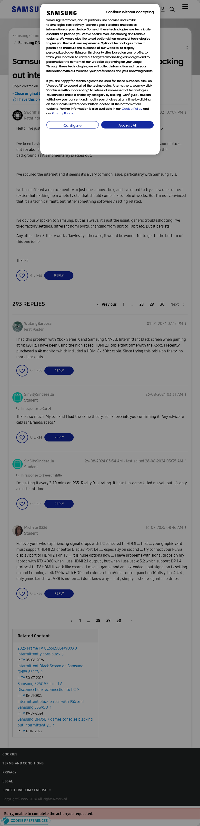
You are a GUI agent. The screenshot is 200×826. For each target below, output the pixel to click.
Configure (72, 126)
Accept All (128, 126)
